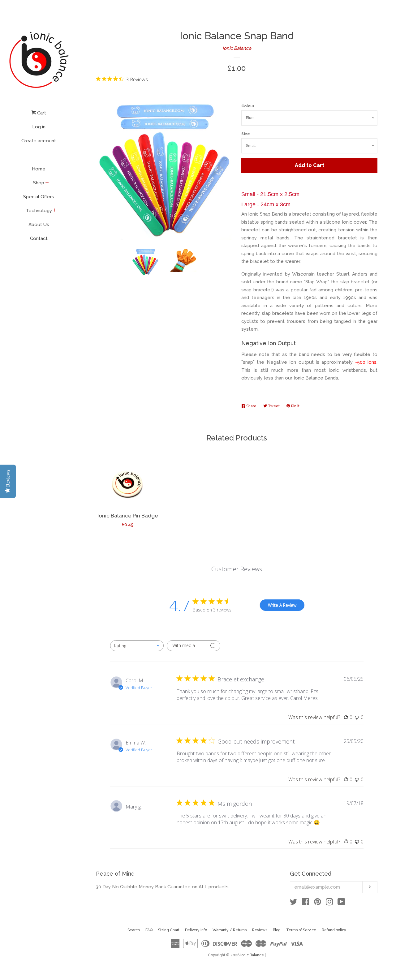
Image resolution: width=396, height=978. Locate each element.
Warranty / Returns (230, 930)
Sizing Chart (168, 930)
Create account (38, 141)
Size (245, 134)
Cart (41, 113)
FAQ (149, 930)
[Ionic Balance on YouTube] (341, 903)
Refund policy (334, 930)
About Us (38, 224)
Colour (248, 106)
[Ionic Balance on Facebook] (305, 903)
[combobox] (137, 645)
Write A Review (282, 605)
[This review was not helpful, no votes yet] (357, 717)
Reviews (259, 930)
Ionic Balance (236, 48)
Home (38, 169)
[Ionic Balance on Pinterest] (317, 903)
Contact (39, 238)
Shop (38, 183)
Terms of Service (301, 930)
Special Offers (38, 196)
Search (133, 930)
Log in (38, 127)
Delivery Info (196, 930)
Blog (277, 930)
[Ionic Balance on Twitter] (293, 903)
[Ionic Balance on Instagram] (329, 903)
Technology (39, 210)
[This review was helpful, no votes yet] (346, 717)
